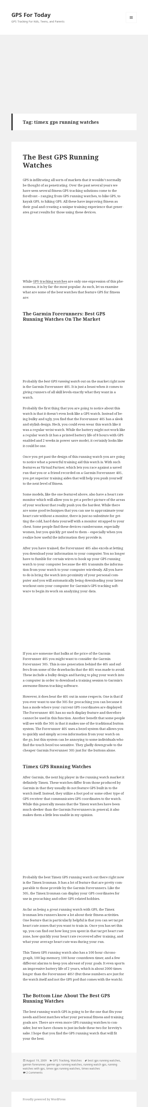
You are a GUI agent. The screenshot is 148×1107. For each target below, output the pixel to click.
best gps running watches (104, 1060)
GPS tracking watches (50, 281)
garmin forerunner (34, 1064)
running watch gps (94, 1064)
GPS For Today (31, 14)
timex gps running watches (63, 1068)
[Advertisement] (74, 64)
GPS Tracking (61, 1060)
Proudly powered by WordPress (44, 1099)
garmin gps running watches (64, 1064)
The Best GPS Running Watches (61, 161)
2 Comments (34, 1072)
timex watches (91, 1068)
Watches (76, 1060)
